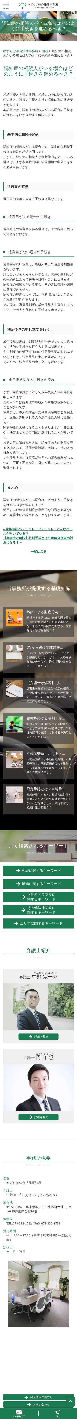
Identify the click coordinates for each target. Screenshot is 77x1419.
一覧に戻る (39, 551)
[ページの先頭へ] (70, 1401)
